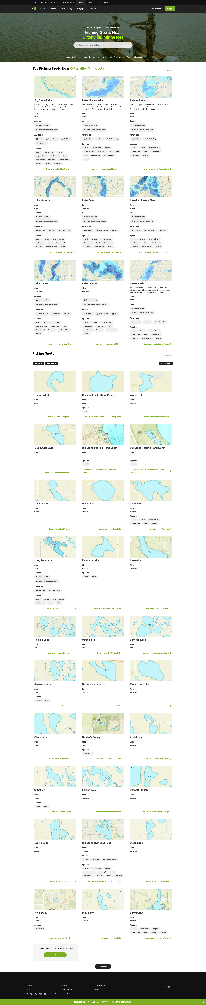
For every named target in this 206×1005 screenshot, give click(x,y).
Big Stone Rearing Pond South (103, 448)
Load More (103, 966)
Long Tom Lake (55, 573)
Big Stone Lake (55, 123)
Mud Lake (103, 914)
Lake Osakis (150, 302)
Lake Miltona (103, 302)
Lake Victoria (55, 215)
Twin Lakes (55, 505)
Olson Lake (55, 737)
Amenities (50, 363)
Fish (88, 28)
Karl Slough (150, 737)
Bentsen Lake (150, 635)
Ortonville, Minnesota (91, 57)
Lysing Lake (55, 851)
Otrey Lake (103, 635)
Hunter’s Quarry (103, 737)
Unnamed (150, 505)
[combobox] (79, 45)
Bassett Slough (150, 789)
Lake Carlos (55, 302)
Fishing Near (97, 28)
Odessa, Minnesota (134, 57)
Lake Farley (150, 914)
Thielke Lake (55, 635)
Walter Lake (150, 395)
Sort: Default (165, 363)
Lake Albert (150, 573)
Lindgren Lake (55, 395)
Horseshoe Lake (103, 684)
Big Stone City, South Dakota (113, 57)
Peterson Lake (103, 573)
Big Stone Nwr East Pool (103, 851)
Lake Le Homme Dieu (150, 215)
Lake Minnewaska (103, 123)
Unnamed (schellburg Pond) (103, 395)
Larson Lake (103, 789)
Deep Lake (103, 505)
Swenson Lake (55, 684)
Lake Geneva (103, 215)
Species (37, 363)
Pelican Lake (150, 123)
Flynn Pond (55, 914)
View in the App (55, 955)
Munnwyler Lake (55, 448)
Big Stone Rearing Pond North (150, 448)
